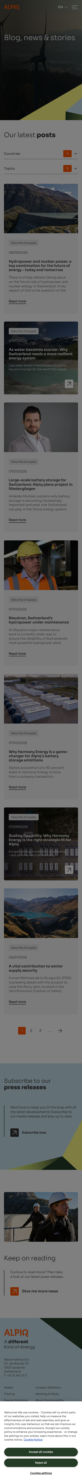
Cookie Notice (33, 1439)
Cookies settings (41, 1473)
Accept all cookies (41, 1452)
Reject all (41, 1462)
